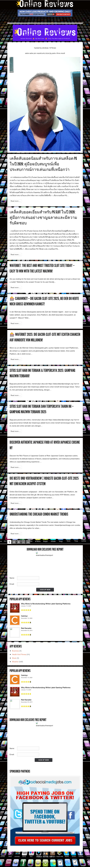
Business (15, 650)
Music (14, 658)
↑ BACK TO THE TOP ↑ (45, 856)
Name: (12, 578)
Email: (12, 584)
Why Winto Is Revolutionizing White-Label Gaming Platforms (45, 603)
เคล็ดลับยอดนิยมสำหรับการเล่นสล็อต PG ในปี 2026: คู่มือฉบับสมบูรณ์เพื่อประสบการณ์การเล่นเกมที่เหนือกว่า (43, 164)
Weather (15, 661)
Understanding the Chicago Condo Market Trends (39, 514)
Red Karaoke (26, 628)
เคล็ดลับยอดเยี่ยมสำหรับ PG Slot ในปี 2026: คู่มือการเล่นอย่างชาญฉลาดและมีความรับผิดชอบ (43, 217)
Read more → (16, 201)
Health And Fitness (19, 654)
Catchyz (24, 616)
